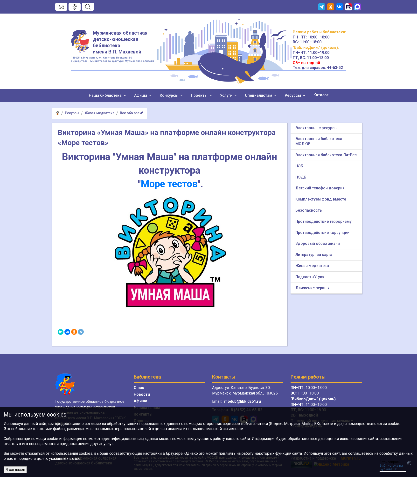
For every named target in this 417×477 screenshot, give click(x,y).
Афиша (141, 95)
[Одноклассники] (74, 332)
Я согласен (15, 469)
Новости (142, 394)
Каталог (320, 95)
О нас (139, 387)
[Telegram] (81, 332)
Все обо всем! (131, 113)
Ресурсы (293, 95)
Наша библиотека (106, 95)
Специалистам (259, 95)
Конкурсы (169, 95)
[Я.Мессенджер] (60, 332)
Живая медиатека (99, 113)
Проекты (199, 95)
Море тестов (169, 184)
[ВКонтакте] (67, 332)
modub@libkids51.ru (242, 401)
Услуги (226, 95)
